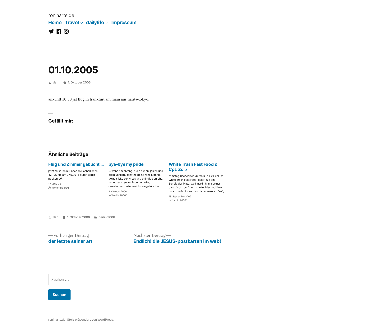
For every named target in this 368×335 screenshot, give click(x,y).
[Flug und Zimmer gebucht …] (78, 174)
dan (55, 82)
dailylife (95, 22)
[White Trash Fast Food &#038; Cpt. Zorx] (199, 181)
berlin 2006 (107, 217)
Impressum (124, 22)
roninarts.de (61, 15)
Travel (72, 22)
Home (55, 22)
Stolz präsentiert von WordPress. (90, 319)
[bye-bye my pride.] (138, 178)
